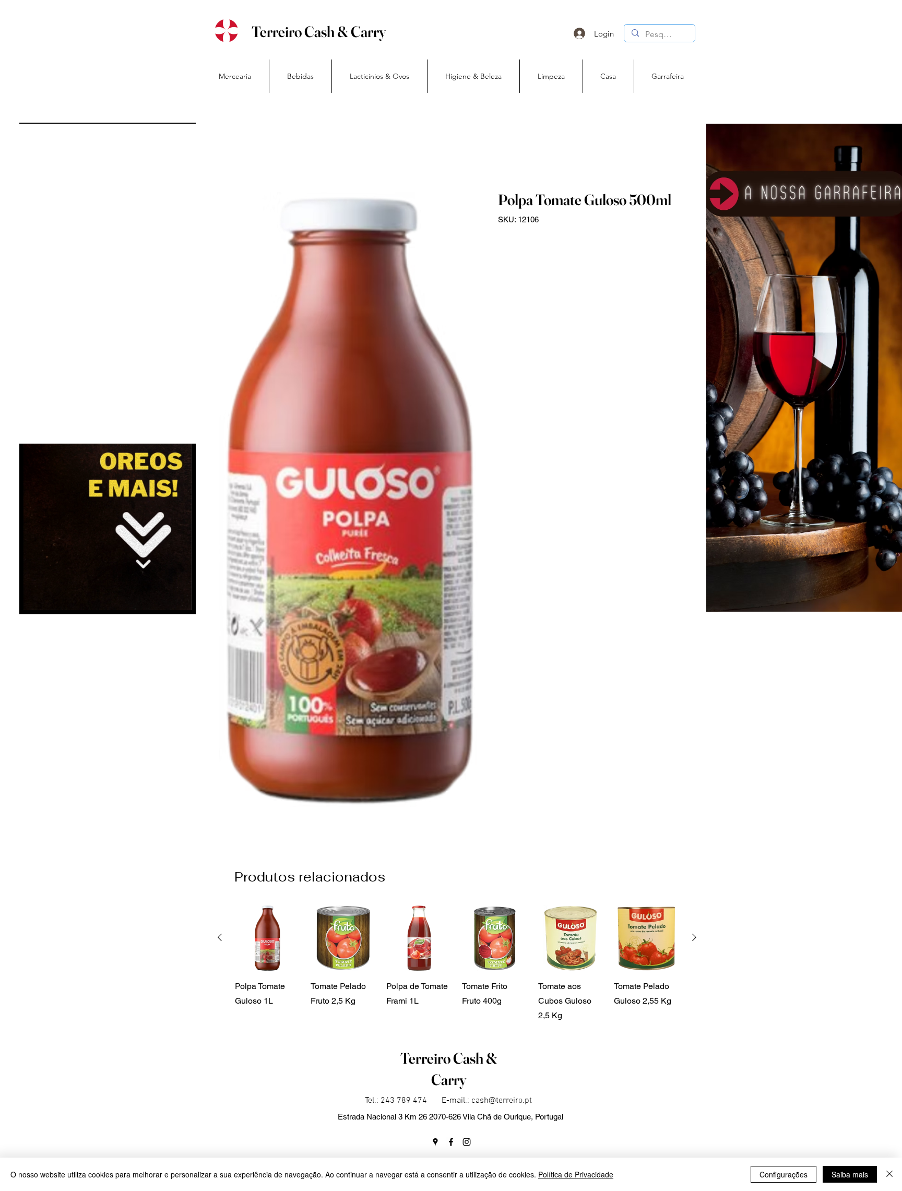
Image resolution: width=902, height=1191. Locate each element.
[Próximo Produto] (694, 937)
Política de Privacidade (575, 1174)
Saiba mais (850, 1174)
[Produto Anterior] (219, 937)
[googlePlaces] (435, 1142)
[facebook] (451, 1142)
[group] (457, 964)
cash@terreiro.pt (501, 1100)
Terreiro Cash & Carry (319, 31)
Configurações (783, 1174)
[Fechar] (889, 1174)
